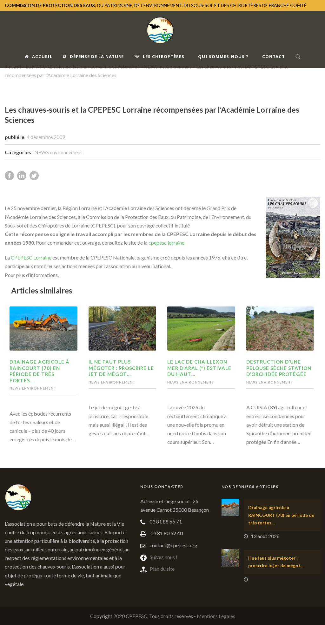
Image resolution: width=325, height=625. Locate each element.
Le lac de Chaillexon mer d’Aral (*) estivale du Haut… (199, 368)
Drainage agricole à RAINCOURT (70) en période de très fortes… (40, 371)
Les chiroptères (163, 56)
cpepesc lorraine (166, 243)
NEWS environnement (58, 152)
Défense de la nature (97, 56)
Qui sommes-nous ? (223, 56)
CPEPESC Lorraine (31, 257)
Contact (273, 56)
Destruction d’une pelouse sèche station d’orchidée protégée (278, 368)
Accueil (42, 56)
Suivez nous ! (163, 557)
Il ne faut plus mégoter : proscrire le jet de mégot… (121, 368)
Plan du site (162, 569)
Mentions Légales (216, 616)
